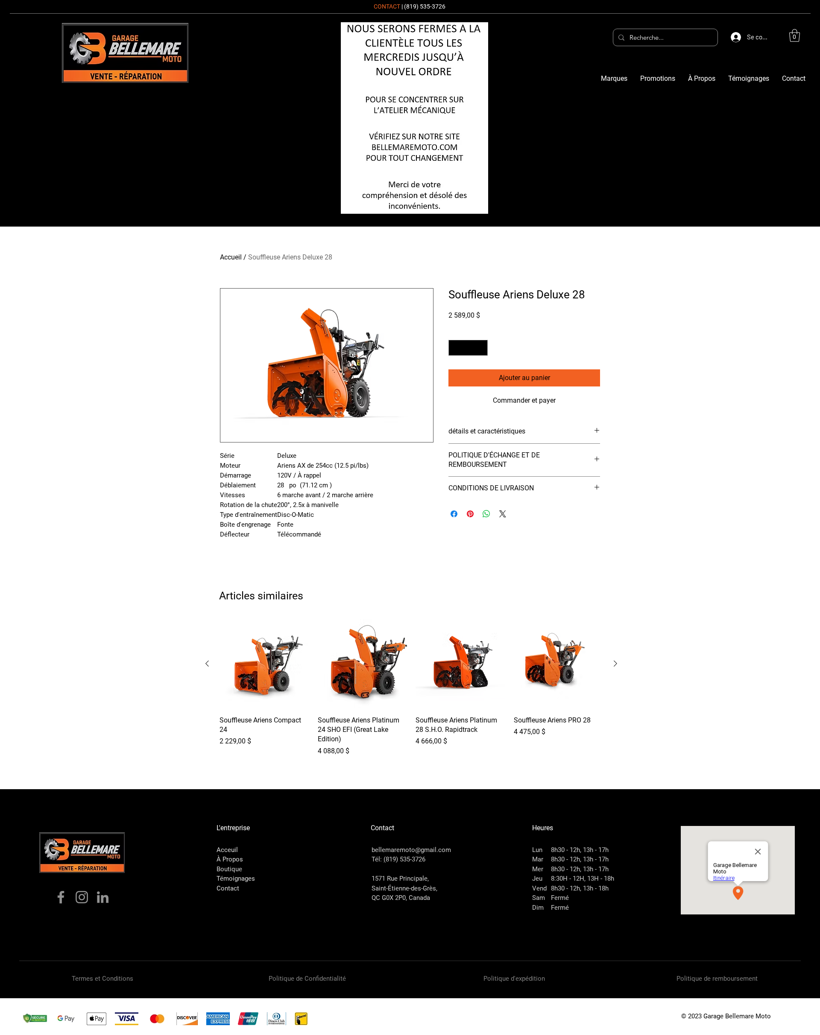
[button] (794, 35)
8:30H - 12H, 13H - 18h (582, 878)
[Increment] (481, 347)
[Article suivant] (615, 663)
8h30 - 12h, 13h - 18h (580, 888)
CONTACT (387, 6)
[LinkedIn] (102, 897)
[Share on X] (503, 514)
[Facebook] (61, 897)
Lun (537, 850)
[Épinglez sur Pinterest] (470, 514)
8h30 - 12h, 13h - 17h (580, 850)
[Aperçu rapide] (264, 664)
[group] (411, 688)
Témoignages (236, 878)
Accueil (231, 257)
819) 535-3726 (405, 859)
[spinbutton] (468, 347)
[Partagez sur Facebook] (454, 514)
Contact (228, 888)
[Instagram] (81, 897)
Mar (537, 859)
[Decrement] (455, 347)
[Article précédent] (207, 663)
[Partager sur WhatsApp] (486, 514)
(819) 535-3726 (424, 6)
